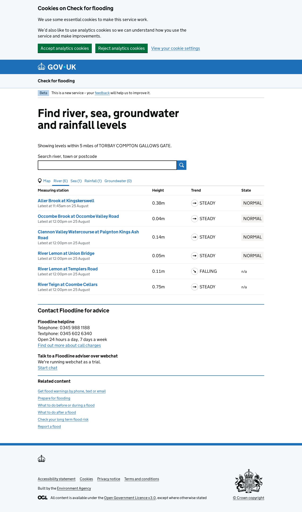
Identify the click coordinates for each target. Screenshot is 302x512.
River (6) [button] (61, 181)
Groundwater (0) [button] (118, 181)
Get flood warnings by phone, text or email (72, 391)
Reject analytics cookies (121, 48)
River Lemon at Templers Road (68, 269)
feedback (102, 93)
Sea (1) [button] (76, 181)
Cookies (86, 479)
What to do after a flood (57, 412)
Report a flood (49, 426)
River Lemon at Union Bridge (66, 253)
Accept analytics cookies (65, 48)
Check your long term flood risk (63, 419)
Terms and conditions (141, 479)
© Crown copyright (248, 497)
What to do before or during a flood (66, 405)
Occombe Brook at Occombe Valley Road (78, 216)
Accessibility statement (57, 479)
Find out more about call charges (69, 345)
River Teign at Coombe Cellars (67, 284)
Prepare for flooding (54, 398)
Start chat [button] (47, 367)
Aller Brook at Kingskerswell (66, 200)
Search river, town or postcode (67, 156)
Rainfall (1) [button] (93, 181)
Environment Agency (74, 488)
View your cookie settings (175, 48)
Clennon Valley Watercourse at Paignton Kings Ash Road (88, 234)
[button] (44, 181)
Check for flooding (56, 81)
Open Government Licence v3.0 (130, 497)
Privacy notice (108, 479)
